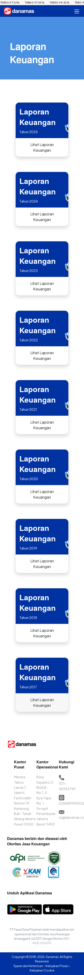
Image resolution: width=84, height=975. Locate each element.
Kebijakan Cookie (42, 970)
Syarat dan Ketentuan (28, 966)
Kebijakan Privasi (57, 966)
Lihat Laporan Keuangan (42, 147)
